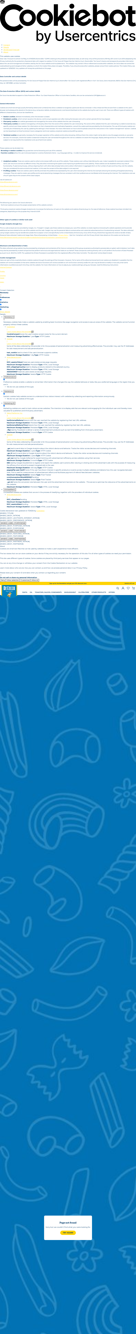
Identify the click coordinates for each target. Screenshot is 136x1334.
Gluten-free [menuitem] (83, 592)
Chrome (3, 275)
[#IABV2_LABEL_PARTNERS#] (13, 539)
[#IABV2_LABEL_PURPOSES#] (13, 523)
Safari (2, 282)
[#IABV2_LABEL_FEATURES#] (13, 531)
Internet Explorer (6, 267)
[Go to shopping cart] (133, 588)
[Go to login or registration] (123, 588)
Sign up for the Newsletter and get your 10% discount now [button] (68, 583)
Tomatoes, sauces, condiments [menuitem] (48, 592)
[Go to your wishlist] (128, 588)
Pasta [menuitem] (24, 592)
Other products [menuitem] (99, 592)
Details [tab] (6, 47)
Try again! (68, 1233)
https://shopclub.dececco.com (10, 186)
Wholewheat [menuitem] (70, 592)
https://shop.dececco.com (9, 182)
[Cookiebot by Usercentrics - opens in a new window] (68, 24)
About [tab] (5, 52)
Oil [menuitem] (31, 592)
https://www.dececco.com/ (9, 190)
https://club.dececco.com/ (9, 194)
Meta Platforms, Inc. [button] (15, 414)
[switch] (0, 299)
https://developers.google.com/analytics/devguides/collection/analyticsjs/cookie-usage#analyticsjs (34, 237)
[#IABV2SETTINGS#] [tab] (11, 50)
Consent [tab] (6, 45)
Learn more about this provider (19, 332)
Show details (5, 312)
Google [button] (9, 340)
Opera (2, 278)
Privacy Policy (63, 235)
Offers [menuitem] (112, 592)
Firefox (2, 271)
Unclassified (9, 489)
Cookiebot (40, 511)
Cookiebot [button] (11, 328)
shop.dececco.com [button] (14, 358)
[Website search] (118, 588)
